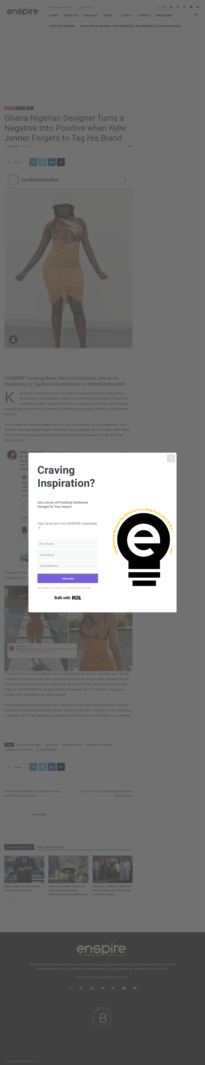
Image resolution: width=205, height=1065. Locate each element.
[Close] (171, 458)
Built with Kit (67, 597)
